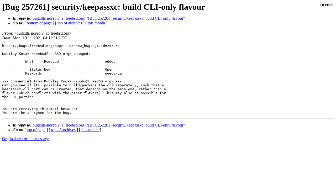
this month (96, 23)
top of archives (69, 23)
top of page (36, 130)
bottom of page (39, 23)
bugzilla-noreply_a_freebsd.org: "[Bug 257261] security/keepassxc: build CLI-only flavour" (109, 18)
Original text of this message (25, 138)
